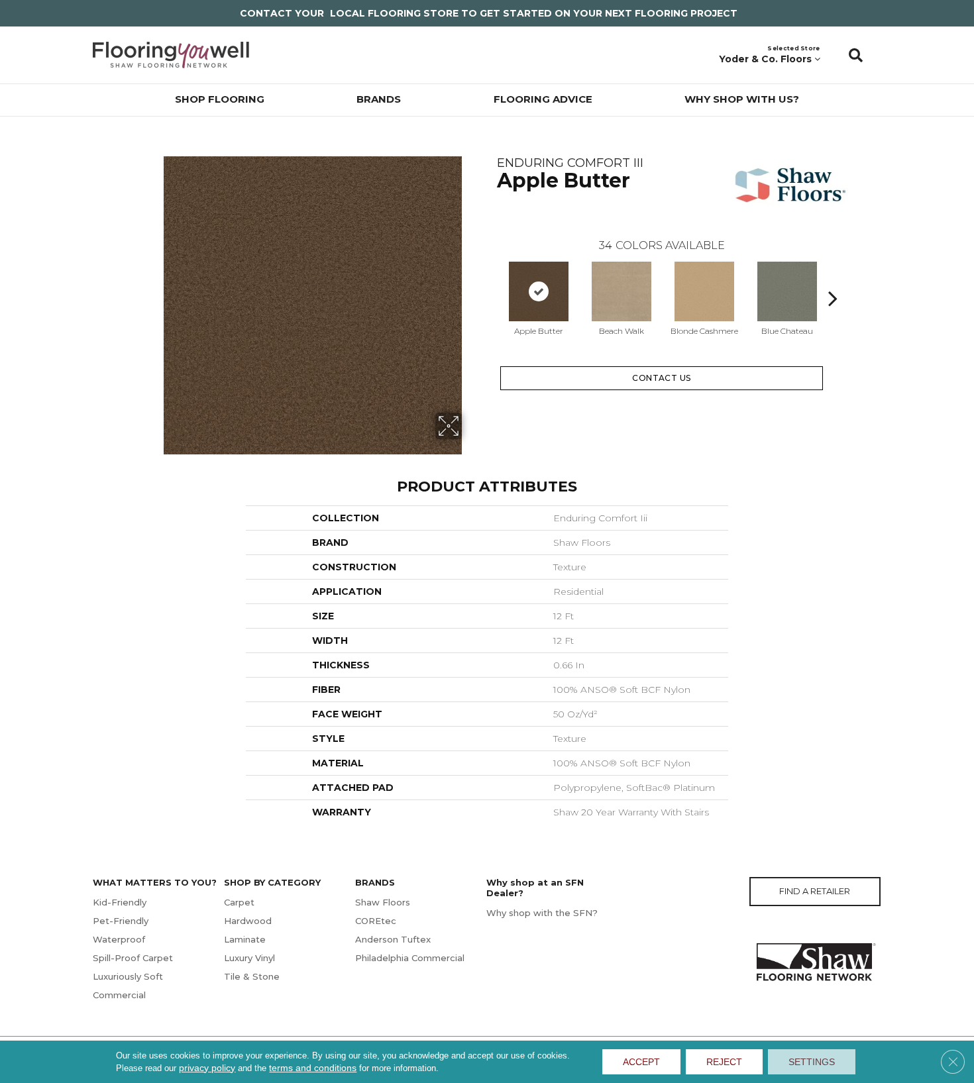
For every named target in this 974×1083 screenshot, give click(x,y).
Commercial (119, 995)
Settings (811, 1062)
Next (833, 278)
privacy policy (207, 1067)
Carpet (239, 902)
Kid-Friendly (119, 902)
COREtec (375, 920)
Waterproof (119, 939)
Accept (641, 1062)
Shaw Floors (382, 902)
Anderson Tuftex (393, 939)
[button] (856, 55)
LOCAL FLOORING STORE (394, 13)
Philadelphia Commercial (409, 958)
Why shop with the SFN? (542, 912)
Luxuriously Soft (128, 976)
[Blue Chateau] (787, 291)
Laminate (245, 939)
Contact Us (661, 378)
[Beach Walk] (621, 291)
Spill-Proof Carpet (133, 958)
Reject (724, 1062)
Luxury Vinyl (249, 958)
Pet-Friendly (120, 920)
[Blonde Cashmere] (704, 291)
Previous (490, 278)
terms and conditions (312, 1067)
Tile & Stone (252, 976)
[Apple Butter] (539, 291)
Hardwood (248, 920)
